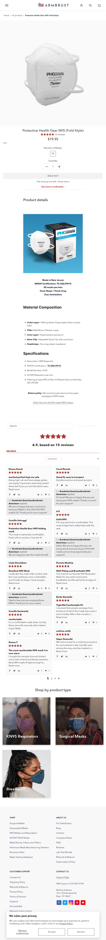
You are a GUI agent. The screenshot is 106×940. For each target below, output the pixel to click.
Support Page (62, 877)
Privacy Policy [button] (16, 891)
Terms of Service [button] (18, 896)
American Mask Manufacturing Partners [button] (29, 847)
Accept (51, 931)
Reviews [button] (60, 847)
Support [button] (14, 901)
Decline (81, 931)
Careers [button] (60, 833)
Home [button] (6, 15)
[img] (29, 472)
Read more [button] (14, 489)
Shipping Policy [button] (17, 882)
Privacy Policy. (66, 923)
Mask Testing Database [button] (21, 857)
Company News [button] (64, 837)
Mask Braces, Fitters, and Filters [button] (25, 842)
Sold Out (53, 176)
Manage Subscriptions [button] (21, 911)
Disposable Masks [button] (19, 828)
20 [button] (53, 153)
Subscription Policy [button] (65, 861)
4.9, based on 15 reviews (53, 445)
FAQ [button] (58, 842)
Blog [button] (58, 828)
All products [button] (17, 15)
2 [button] (51, 678)
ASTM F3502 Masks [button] (20, 837)
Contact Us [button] (15, 877)
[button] (53, 4)
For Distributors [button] (64, 823)
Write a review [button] (87, 425)
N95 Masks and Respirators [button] (23, 833)
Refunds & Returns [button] (65, 857)
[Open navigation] (7, 5)
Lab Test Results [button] (64, 852)
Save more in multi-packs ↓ (53, 187)
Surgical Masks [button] (17, 823)
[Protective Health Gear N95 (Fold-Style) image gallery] (53, 73)
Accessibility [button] (16, 906)
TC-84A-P (62, 283)
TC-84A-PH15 (54, 365)
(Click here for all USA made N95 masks (52, 402)
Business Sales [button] (17, 852)
